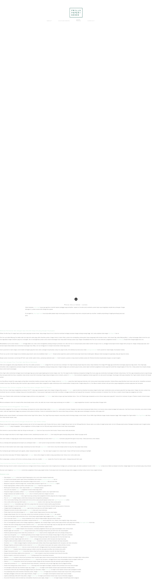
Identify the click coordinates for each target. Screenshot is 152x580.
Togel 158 (19, 489)
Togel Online (56, 438)
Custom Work (64, 20)
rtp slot (21, 343)
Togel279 (50, 354)
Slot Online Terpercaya (32, 506)
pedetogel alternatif (92, 350)
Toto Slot (42, 365)
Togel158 (32, 487)
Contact (91, 20)
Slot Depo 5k (111, 333)
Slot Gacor (24, 508)
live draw (40, 520)
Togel (35, 430)
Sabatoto (52, 514)
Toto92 (36, 524)
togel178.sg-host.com (60, 500)
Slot (56, 358)
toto (49, 434)
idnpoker (27, 512)
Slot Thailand (48, 396)
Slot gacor (70, 390)
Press (78, 20)
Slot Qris (72, 402)
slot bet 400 (7, 426)
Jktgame (56, 516)
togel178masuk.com (15, 496)
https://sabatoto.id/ (51, 483)
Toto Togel (98, 466)
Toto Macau (41, 571)
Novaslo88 (29, 510)
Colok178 (13, 528)
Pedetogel (12, 504)
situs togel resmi (38, 313)
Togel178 (13, 477)
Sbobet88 (11, 561)
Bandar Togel (34, 575)
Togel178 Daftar (17, 470)
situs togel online (84, 522)
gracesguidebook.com (32, 502)
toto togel (30, 455)
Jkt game (26, 491)
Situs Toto (71, 375)
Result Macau (65, 381)
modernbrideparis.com (47, 479)
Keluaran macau (55, 409)
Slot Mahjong (120, 339)
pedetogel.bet (43, 481)
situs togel (37, 307)
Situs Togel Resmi (140, 415)
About (49, 20)
